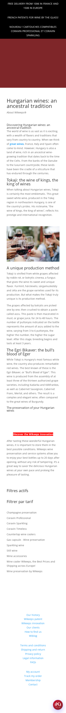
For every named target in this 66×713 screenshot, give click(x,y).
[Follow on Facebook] (30, 43)
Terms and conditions (33, 645)
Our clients (33, 627)
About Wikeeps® (16, 112)
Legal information (33, 658)
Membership (33, 680)
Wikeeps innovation (33, 623)
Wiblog (33, 635)
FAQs (33, 662)
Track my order (33, 676)
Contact (33, 684)
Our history (33, 615)
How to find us (33, 631)
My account (33, 671)
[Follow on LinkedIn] (24, 43)
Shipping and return (33, 649)
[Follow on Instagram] (36, 43)
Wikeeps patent (33, 619)
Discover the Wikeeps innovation (33, 434)
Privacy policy (33, 654)
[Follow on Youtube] (42, 43)
